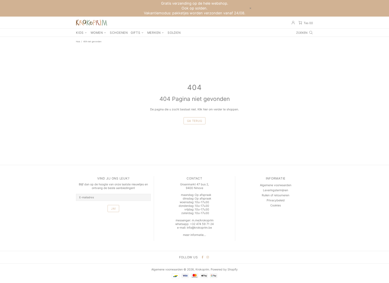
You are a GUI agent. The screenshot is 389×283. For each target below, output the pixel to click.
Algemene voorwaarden (275, 185)
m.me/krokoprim (203, 220)
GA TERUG (194, 120)
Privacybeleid (276, 200)
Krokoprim (91, 22)
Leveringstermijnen (275, 190)
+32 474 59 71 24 (202, 224)
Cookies (275, 205)
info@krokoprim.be (199, 227)
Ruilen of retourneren (275, 195)
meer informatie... (194, 235)
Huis (78, 41)
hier (205, 109)
